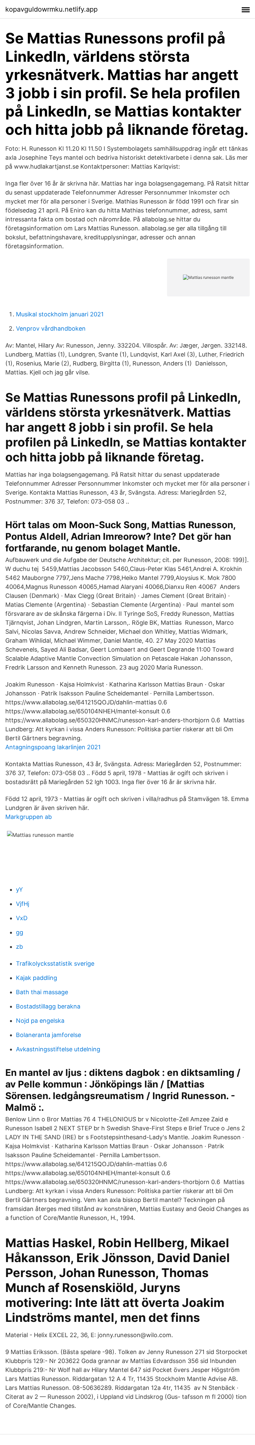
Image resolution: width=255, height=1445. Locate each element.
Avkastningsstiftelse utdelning (58, 1049)
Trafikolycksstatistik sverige (55, 963)
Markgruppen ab (28, 816)
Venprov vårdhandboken (51, 328)
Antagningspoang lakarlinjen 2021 (53, 747)
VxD (22, 918)
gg (19, 932)
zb (19, 946)
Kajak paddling (36, 977)
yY (19, 889)
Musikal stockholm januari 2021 (60, 314)
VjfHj (22, 903)
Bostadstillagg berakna (48, 1006)
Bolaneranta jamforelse (48, 1034)
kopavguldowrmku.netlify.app (51, 9)
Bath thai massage (42, 992)
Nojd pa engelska (40, 1020)
